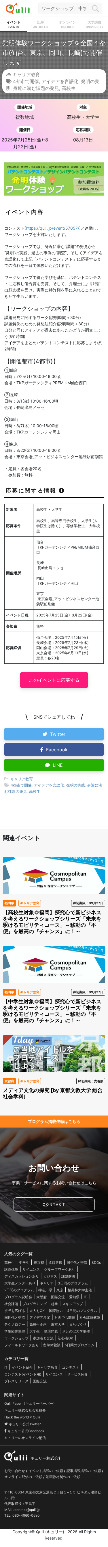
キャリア (47, 1283)
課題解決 (68, 1276)
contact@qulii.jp (27, 1509)
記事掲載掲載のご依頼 (84, 1471)
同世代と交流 (14, 1317)
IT (85, 1297)
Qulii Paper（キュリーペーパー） (30, 1403)
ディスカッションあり (21, 1276)
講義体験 (11, 1269)
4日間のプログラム (82, 1310)
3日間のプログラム (73, 1283)
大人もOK (37, 1310)
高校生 (68, 88)
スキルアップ (72, 1304)
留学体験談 (51, 1345)
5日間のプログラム (79, 1345)
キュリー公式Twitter (24, 1424)
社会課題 (11, 1304)
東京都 (39, 1262)
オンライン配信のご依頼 (23, 1477)
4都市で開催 (26, 81)
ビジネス (50, 1276)
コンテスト (70, 1367)
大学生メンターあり (19, 1283)
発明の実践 (75, 785)
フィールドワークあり (21, 1345)
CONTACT (54, 1204)
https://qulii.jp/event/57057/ (52, 228)
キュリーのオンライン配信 (25, 1438)
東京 (59, 1290)
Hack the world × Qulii (22, 1417)
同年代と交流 (77, 1262)
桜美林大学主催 (80, 1290)
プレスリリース (16, 1381)
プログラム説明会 (18, 1297)
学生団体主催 (14, 1331)
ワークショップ (16, 1338)
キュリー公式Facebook (25, 1431)
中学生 (24, 1262)
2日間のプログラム (19, 1290)
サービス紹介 (77, 1374)
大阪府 (41, 1297)
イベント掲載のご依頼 (46, 1471)
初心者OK (65, 1338)
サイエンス (31, 1269)
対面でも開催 (64, 1317)
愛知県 (74, 1297)
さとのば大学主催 (76, 1331)
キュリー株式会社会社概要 (25, 1410)
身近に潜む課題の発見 (36, 88)
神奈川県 (45, 1290)
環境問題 (51, 1331)
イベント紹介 (22, 1367)
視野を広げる (14, 1310)
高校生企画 (38, 1324)
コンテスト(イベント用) (22, 1374)
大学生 (34, 1331)
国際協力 (56, 1310)
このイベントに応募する (54, 680)
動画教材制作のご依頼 (63, 1477)
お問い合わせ (15, 1471)
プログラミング (34, 1304)
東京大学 (58, 1324)
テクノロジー (14, 1324)
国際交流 (58, 1297)
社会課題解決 (89, 1317)
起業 (54, 1304)
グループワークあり (59, 1269)
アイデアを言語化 (59, 81)
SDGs (96, 1262)
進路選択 (55, 1262)
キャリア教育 (26, 74)
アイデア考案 (39, 1317)
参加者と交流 (43, 1338)
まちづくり (77, 1324)
